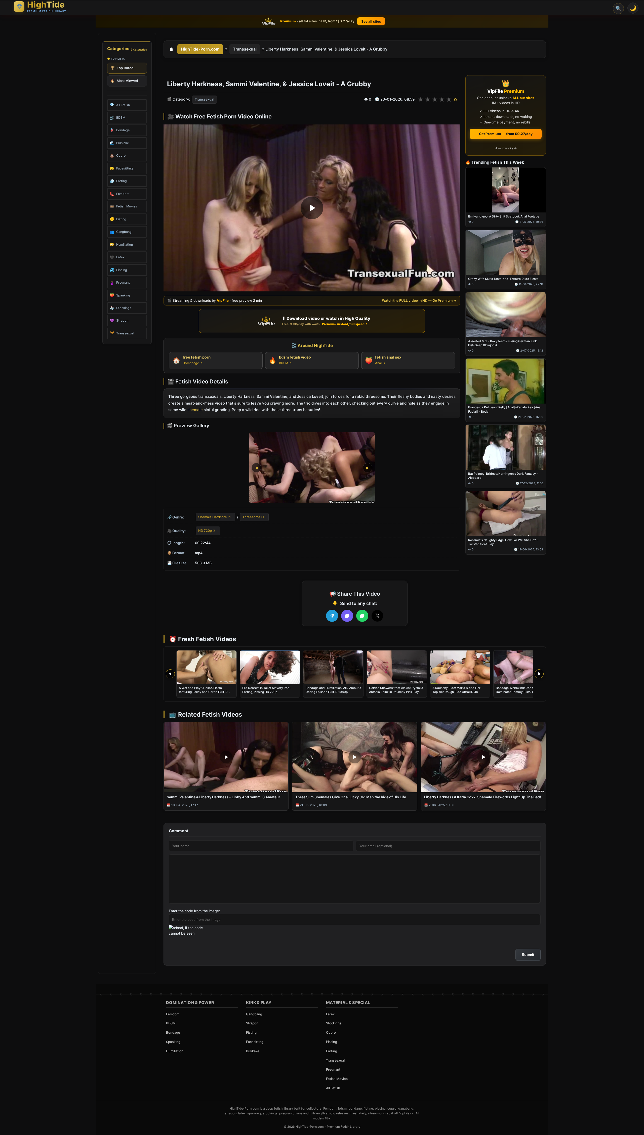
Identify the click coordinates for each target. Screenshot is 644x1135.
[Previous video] (170, 673)
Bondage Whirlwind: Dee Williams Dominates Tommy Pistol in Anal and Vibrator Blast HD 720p (522, 692)
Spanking (173, 1042)
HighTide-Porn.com (200, 49)
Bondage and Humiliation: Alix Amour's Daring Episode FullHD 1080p (333, 690)
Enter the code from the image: (194, 911)
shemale (195, 410)
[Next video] (539, 673)
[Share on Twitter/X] (377, 616)
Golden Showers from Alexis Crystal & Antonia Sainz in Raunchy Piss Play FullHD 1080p (396, 692)
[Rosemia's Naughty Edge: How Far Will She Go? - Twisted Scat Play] (506, 513)
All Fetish (333, 1088)
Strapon (252, 1023)
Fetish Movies (337, 1079)
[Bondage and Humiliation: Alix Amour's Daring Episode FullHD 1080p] (333, 667)
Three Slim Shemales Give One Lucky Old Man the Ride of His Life (350, 797)
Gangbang (254, 1014)
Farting (331, 1051)
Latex (330, 1014)
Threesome (251, 517)
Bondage (173, 1032)
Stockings (333, 1023)
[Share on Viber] (347, 616)
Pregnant (333, 1069)
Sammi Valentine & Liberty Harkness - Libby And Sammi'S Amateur (223, 797)
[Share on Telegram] (332, 616)
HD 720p (205, 531)
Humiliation (174, 1051)
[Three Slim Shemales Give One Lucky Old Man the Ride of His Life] (354, 757)
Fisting (251, 1032)
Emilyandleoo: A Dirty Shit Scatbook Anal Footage (503, 217)
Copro (331, 1032)
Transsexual (245, 49)
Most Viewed (124, 81)
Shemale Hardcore (212, 517)
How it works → (506, 148)
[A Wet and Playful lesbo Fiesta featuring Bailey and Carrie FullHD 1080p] (206, 667)
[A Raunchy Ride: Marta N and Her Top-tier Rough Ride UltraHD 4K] (460, 667)
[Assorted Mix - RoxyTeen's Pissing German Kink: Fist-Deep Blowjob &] (506, 314)
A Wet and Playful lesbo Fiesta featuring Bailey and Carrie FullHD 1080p (203, 692)
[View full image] (312, 467)
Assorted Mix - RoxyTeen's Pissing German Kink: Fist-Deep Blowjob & (503, 343)
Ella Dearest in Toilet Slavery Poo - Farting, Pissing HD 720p (267, 690)
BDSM (171, 1023)
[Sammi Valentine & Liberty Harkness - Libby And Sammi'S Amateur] (226, 757)
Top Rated (122, 68)
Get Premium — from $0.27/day (506, 134)
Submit (528, 954)
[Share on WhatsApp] (362, 616)
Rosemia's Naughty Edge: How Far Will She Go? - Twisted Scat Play (503, 542)
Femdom (172, 1014)
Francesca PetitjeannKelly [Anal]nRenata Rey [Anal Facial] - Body (504, 409)
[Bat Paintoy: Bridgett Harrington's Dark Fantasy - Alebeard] (506, 447)
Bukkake (252, 1051)
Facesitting (254, 1042)
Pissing (331, 1042)
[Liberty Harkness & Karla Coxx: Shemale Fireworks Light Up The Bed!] (483, 757)
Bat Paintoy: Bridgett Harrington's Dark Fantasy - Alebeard (503, 476)
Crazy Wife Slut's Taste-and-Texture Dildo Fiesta (503, 279)
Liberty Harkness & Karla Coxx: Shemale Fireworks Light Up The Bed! (482, 797)
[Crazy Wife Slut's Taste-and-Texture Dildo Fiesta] (506, 252)
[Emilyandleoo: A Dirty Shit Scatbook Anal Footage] (506, 190)
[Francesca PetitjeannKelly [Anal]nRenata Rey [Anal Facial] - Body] (506, 381)
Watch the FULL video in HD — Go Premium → (419, 301)
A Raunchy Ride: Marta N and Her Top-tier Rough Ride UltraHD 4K (456, 690)
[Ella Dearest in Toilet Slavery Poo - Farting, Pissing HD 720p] (270, 667)
